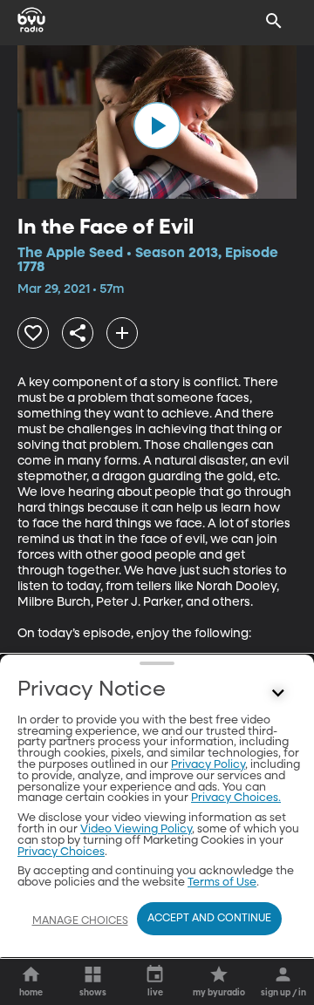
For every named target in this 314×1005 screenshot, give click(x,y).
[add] (122, 333)
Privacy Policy (208, 765)
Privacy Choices (61, 852)
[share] (77, 333)
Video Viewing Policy (136, 829)
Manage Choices (80, 921)
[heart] (33, 333)
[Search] (274, 21)
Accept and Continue (209, 918)
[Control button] (278, 694)
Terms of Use (222, 882)
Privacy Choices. (236, 798)
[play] (157, 125)
